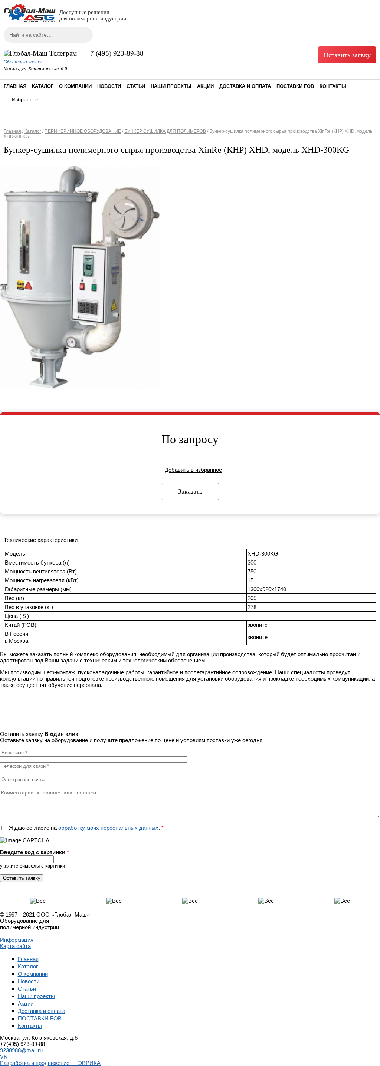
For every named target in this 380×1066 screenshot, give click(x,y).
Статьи (136, 86)
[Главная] (30, 20)
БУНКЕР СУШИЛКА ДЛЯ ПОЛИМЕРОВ (165, 131)
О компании (75, 86)
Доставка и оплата (245, 86)
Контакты (333, 86)
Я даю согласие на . (86, 828)
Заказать (190, 491)
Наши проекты (171, 86)
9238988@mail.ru (21, 1050)
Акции (205, 86)
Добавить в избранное (193, 470)
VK (3, 1056)
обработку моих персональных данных (108, 828)
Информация (16, 940)
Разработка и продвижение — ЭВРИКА (50, 1063)
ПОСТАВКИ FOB (295, 86)
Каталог (42, 86)
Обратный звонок (23, 62)
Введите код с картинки (34, 852)
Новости (109, 86)
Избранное (25, 99)
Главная (15, 86)
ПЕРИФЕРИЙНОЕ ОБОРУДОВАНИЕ (83, 131)
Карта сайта (15, 946)
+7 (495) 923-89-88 (115, 53)
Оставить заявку (347, 55)
